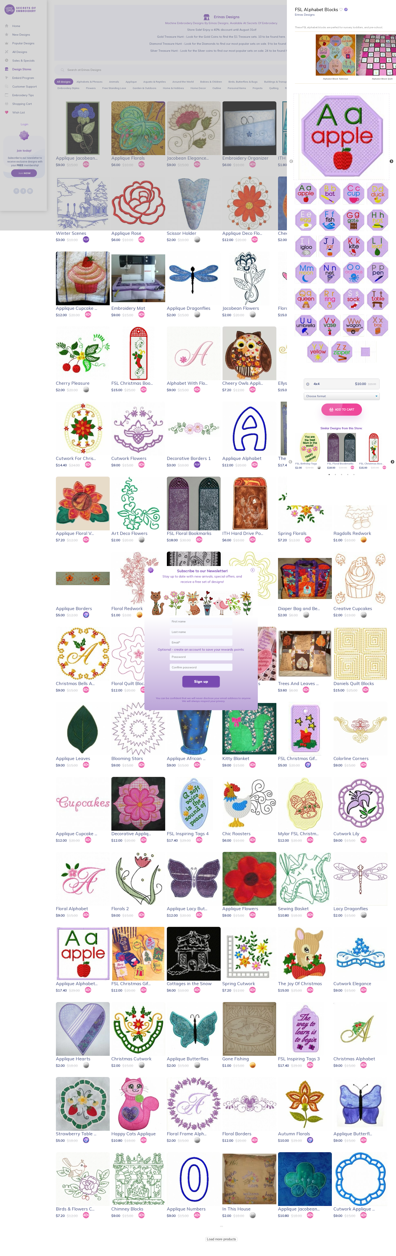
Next (391, 161)
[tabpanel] (310, 451)
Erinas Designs (305, 14)
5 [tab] (354, 474)
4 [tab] (348, 474)
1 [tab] (329, 474)
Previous (291, 161)
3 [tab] (341, 474)
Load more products (221, 1239)
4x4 (316, 384)
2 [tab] (335, 474)
